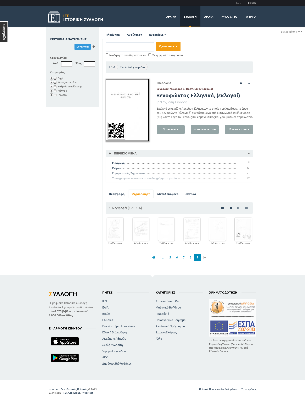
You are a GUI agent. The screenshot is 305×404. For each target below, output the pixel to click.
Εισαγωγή (118, 163)
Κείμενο (117, 168)
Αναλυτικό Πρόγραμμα (170, 326)
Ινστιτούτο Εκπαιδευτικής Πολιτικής (68, 389)
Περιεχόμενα (125, 153)
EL (237, 3)
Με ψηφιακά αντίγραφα (167, 55)
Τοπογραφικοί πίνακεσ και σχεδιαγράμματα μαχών (144, 178)
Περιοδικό (162, 313)
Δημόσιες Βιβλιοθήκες (116, 363)
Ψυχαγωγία (229, 16)
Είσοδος (252, 3)
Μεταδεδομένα (167, 194)
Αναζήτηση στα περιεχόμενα (127, 55)
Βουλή (106, 313)
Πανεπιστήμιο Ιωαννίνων (118, 326)
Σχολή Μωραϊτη (112, 344)
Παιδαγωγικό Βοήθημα (170, 320)
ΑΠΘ (105, 357)
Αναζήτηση (134, 34)
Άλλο (159, 338)
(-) (302, 31)
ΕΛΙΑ (112, 67)
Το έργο (250, 16)
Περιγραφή (116, 194)
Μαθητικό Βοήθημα (168, 307)
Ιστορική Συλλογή (83, 17)
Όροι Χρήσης (249, 389)
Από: (56, 63)
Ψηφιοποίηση (141, 194)
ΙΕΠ (104, 301)
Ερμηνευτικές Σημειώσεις (128, 173)
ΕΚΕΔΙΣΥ (107, 320)
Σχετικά (190, 194)
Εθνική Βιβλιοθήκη (114, 332)
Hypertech (88, 392)
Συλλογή (190, 16)
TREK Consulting (70, 392)
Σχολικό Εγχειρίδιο (132, 67)
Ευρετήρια (156, 34)
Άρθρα (208, 16)
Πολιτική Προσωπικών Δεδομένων (218, 389)
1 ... (162, 257)
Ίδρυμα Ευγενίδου (114, 351)
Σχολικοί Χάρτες (166, 332)
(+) (299, 31)
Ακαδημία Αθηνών (114, 338)
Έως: (79, 63)
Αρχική (171, 16)
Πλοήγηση (113, 34)
